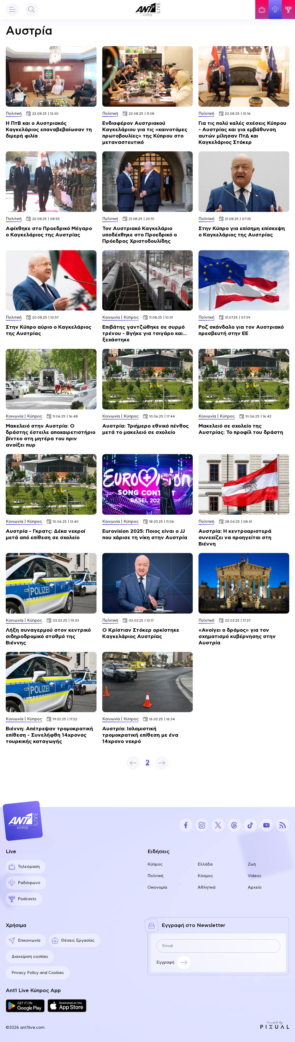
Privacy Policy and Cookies (38, 973)
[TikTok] (250, 825)
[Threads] (234, 825)
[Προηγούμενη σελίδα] (133, 763)
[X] (218, 825)
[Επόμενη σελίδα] (162, 763)
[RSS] (282, 825)
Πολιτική (155, 876)
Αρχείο (255, 887)
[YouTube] (266, 825)
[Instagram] (202, 825)
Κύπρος (155, 864)
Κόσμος (205, 876)
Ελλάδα (205, 864)
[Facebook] (185, 825)
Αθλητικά (206, 887)
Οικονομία (157, 887)
